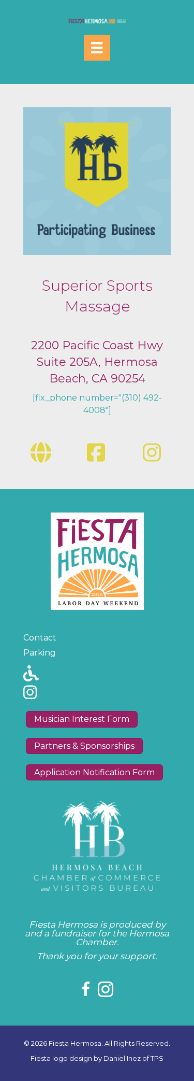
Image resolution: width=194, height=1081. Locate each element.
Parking (39, 653)
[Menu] (97, 48)
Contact (39, 638)
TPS (157, 1058)
